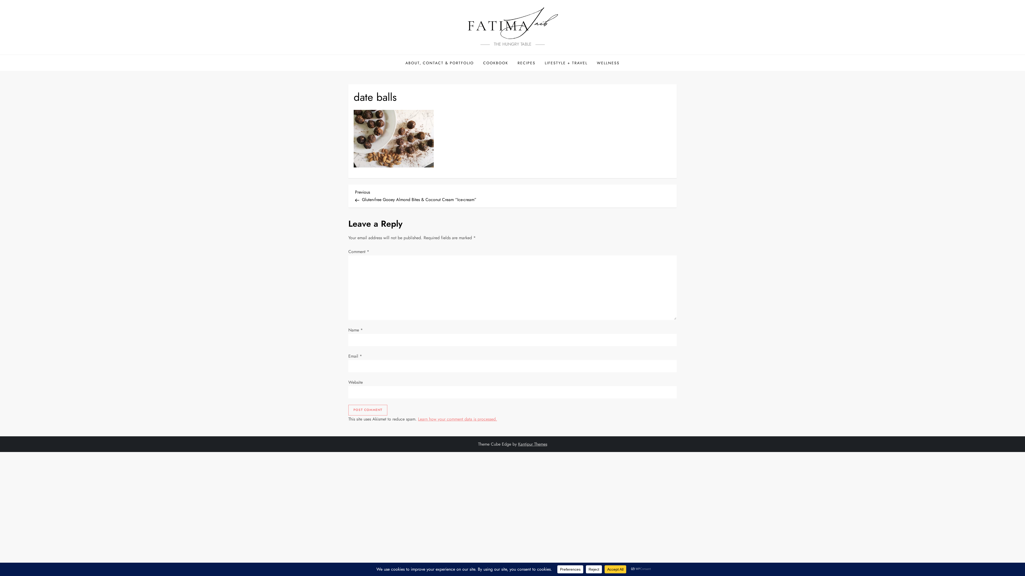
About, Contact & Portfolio (439, 63)
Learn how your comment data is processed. (457, 419)
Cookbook (495, 63)
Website (355, 382)
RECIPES (526, 63)
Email (355, 356)
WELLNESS (608, 63)
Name (355, 330)
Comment (358, 252)
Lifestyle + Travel (566, 63)
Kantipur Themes (532, 444)
